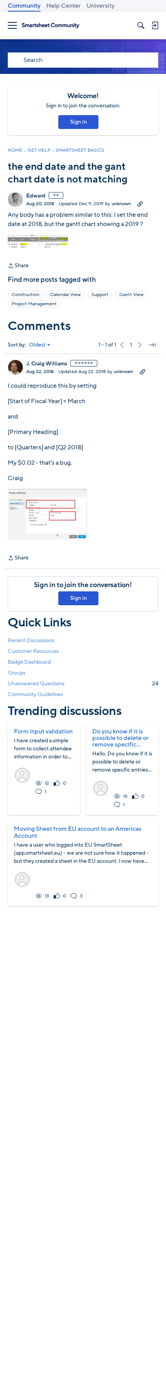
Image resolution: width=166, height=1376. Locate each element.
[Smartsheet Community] (51, 25)
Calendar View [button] (65, 294)
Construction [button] (25, 294)
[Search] (141, 25)
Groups (16, 672)
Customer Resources (33, 651)
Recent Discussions (31, 640)
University (100, 6)
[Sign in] (155, 25)
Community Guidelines (35, 694)
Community (24, 6)
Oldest (37, 345)
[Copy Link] (140, 203)
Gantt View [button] (131, 294)
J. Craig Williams (46, 363)
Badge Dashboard (29, 662)
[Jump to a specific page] (152, 345)
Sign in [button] (78, 122)
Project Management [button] (34, 304)
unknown (121, 204)
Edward (36, 196)
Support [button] (99, 294)
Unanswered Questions (83, 683)
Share (18, 266)
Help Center (63, 6)
